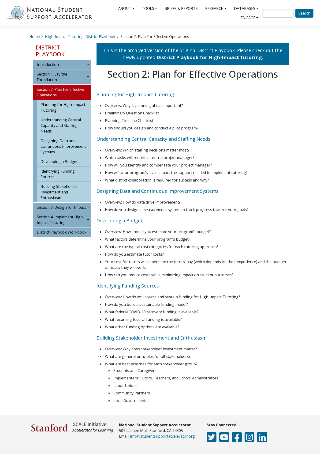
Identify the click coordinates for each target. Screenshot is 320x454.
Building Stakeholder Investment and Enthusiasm (59, 192)
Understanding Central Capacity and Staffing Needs (61, 125)
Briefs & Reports (181, 8)
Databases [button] (244, 8)
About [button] (124, 8)
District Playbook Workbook (61, 232)
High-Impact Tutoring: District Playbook (80, 36)
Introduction (48, 64)
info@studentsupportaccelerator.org (162, 436)
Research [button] (214, 8)
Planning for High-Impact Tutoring (63, 107)
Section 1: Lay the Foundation (52, 77)
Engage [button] (248, 17)
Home (34, 36)
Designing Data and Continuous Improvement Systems (63, 146)
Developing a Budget (59, 161)
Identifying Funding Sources (58, 174)
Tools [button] (148, 8)
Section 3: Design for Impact (61, 207)
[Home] (51, 13)
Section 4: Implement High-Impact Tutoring (60, 219)
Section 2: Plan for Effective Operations (60, 92)
